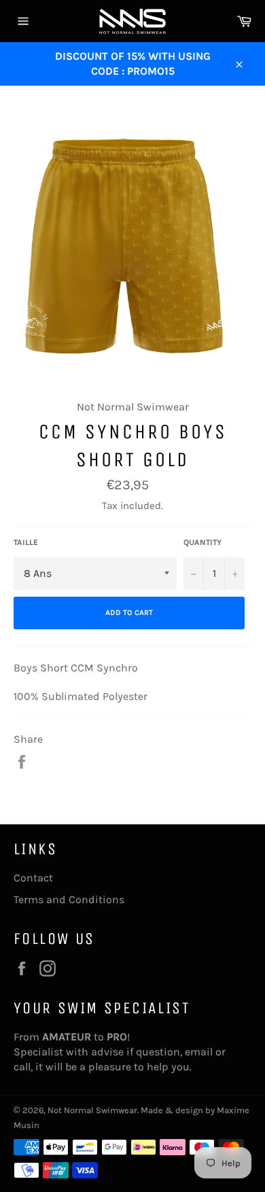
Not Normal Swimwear (92, 1110)
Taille (26, 542)
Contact (33, 877)
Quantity (202, 542)
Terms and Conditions (69, 899)
